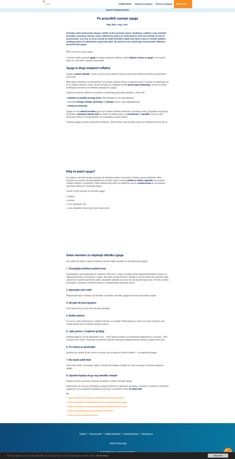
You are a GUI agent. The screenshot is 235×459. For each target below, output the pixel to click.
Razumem (218, 455)
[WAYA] (46, 4)
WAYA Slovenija (118, 443)
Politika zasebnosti (112, 434)
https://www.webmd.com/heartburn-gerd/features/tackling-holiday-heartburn (96, 398)
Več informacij (102, 455)
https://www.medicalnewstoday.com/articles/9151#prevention (90, 411)
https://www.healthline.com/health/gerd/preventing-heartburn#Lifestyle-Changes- (98, 402)
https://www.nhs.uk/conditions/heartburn (83, 415)
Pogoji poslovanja (130, 434)
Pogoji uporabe (95, 434)
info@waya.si (147, 434)
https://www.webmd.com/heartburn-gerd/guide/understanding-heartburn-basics (97, 407)
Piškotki (82, 434)
